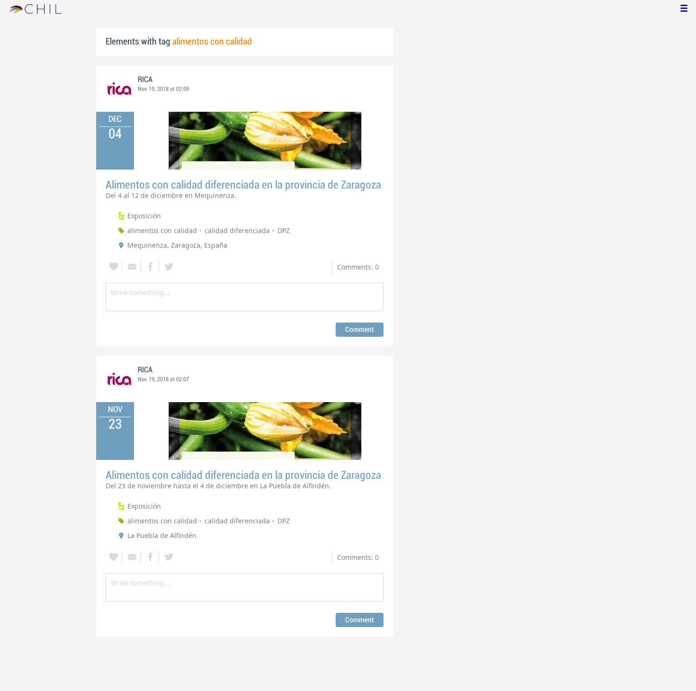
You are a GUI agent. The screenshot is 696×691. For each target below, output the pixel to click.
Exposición (144, 215)
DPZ (283, 230)
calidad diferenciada (237, 230)
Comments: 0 (358, 266)
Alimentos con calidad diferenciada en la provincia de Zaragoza (243, 185)
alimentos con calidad (162, 230)
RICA (145, 79)
